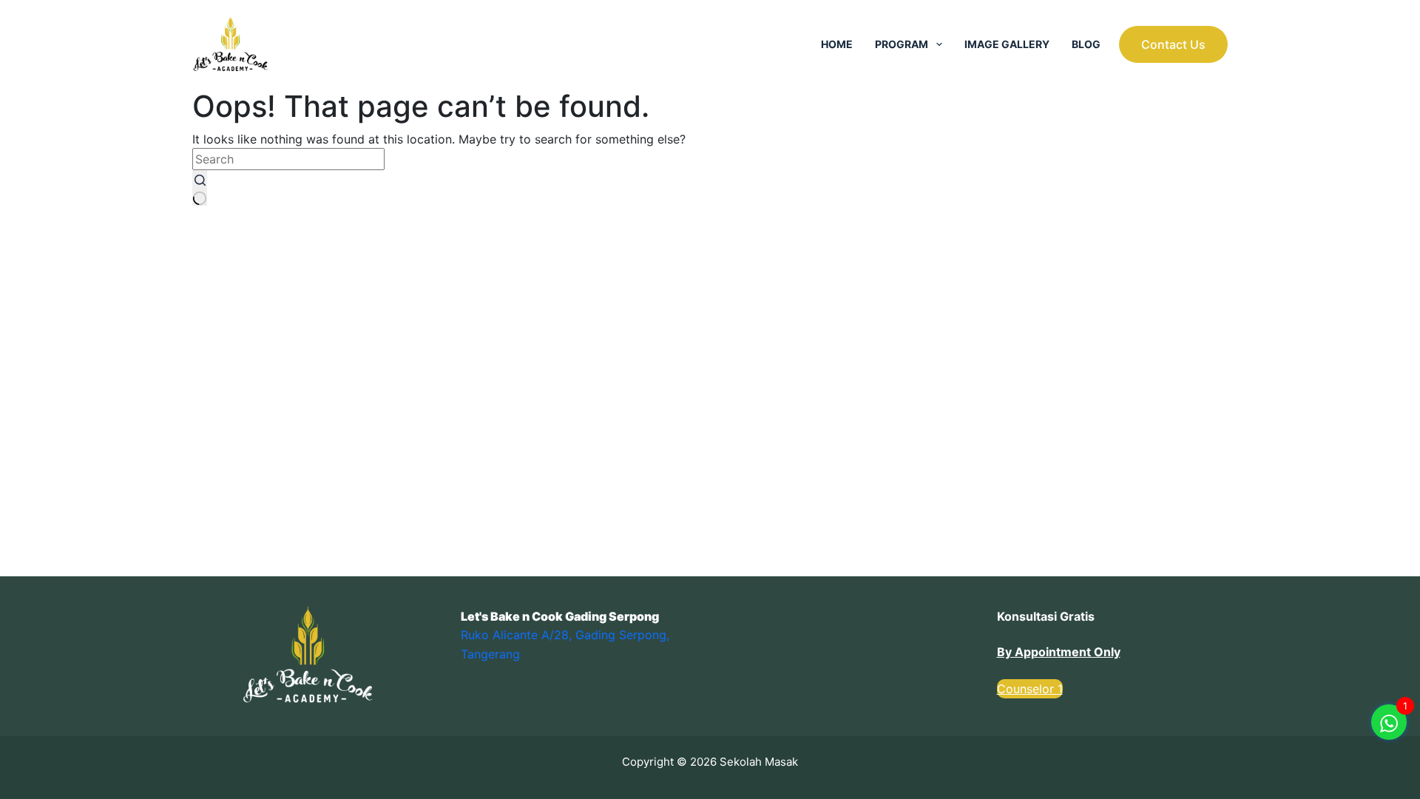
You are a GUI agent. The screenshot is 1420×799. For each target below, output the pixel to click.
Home (837, 44)
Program (901, 44)
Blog (1086, 44)
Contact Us (1173, 44)
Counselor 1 (1030, 688)
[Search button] (199, 188)
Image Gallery (1006, 44)
